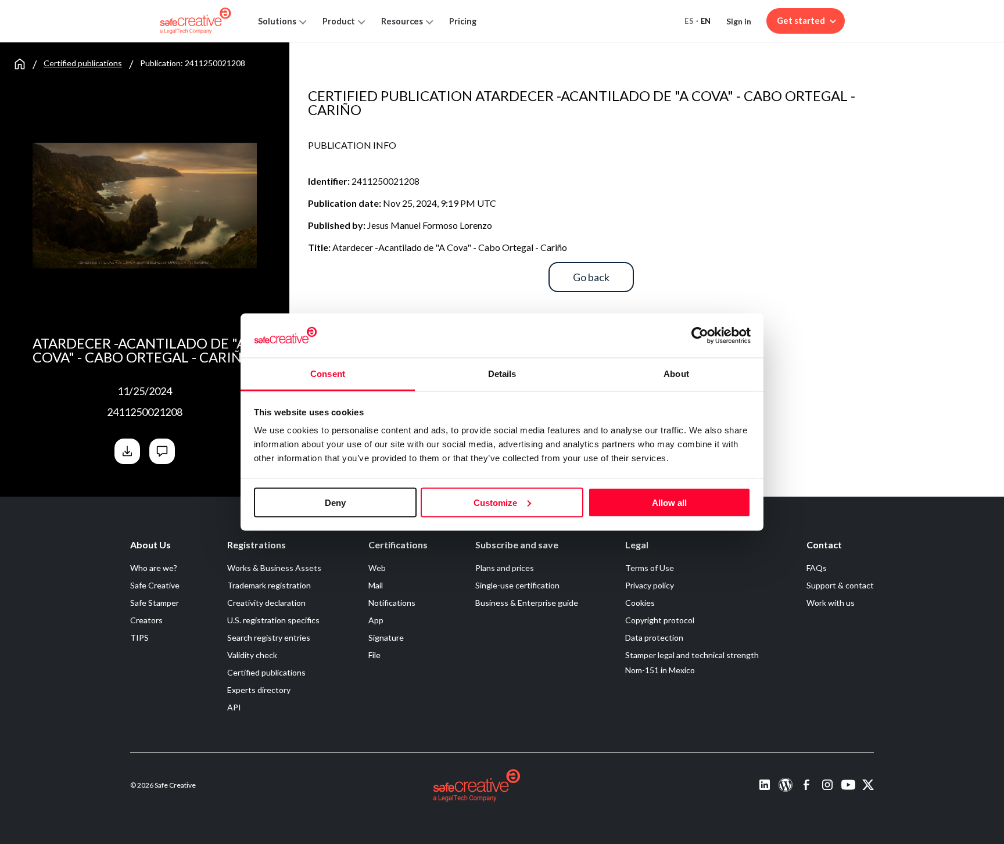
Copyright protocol (659, 620)
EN (706, 21)
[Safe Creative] (195, 20)
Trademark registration (269, 585)
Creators (146, 620)
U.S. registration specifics (273, 620)
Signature (386, 637)
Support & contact (840, 585)
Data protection (654, 637)
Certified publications (83, 63)
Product (338, 21)
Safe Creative (155, 585)
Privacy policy (649, 585)
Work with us (830, 603)
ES (689, 21)
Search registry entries (268, 637)
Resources (402, 21)
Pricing (462, 21)
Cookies (640, 603)
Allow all (669, 502)
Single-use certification (517, 585)
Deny (335, 502)
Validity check (252, 655)
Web (377, 568)
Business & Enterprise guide (526, 603)
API (234, 707)
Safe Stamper (154, 603)
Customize (495, 502)
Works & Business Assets (274, 568)
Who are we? (153, 568)
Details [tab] (502, 374)
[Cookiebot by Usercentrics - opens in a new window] (700, 335)
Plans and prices (504, 568)
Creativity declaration (266, 603)
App (375, 620)
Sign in (738, 21)
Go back (591, 277)
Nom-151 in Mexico (660, 670)
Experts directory (259, 690)
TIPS (139, 637)
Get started (801, 21)
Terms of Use (649, 568)
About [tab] (676, 374)
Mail (375, 585)
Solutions (277, 21)
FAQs (816, 568)
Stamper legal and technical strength (692, 655)
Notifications (391, 603)
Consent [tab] (327, 374)
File (374, 655)
